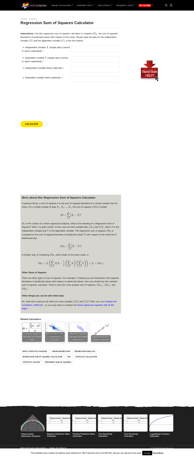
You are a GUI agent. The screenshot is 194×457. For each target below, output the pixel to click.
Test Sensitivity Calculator (131, 435)
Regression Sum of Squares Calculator (42, 357)
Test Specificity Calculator (105, 435)
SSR (68, 357)
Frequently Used (124, 5)
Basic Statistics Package (35, 351)
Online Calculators (61, 5)
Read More (158, 453)
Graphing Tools (84, 5)
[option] (33, 426)
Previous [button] (18, 423)
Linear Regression (61, 351)
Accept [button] (147, 453)
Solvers (23, 19)
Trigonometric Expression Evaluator (31, 435)
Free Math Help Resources (33, 448)
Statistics (33, 19)
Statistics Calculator (86, 357)
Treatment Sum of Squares (58, 362)
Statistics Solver (31, 362)
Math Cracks (104, 5)
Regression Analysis (85, 351)
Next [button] (175, 423)
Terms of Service (57, 448)
